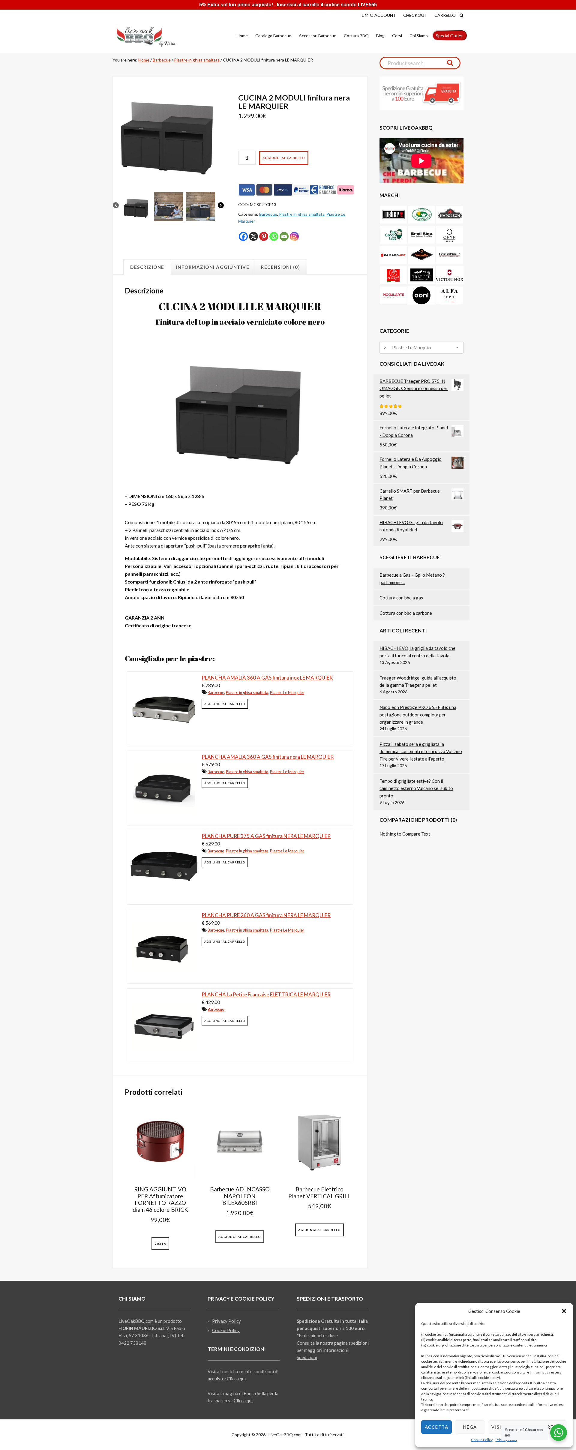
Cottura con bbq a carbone (406, 613)
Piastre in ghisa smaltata (197, 59)
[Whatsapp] (273, 236)
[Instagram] (294, 236)
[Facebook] (243, 236)
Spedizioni (307, 1357)
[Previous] (116, 206)
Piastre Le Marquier (287, 692)
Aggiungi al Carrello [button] (224, 704)
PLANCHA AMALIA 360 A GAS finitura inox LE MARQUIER (267, 677)
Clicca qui (236, 1378)
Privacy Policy (226, 1321)
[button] (564, 1311)
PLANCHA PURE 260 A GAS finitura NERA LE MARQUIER (266, 915)
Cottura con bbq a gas (401, 597)
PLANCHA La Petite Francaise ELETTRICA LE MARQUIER (266, 994)
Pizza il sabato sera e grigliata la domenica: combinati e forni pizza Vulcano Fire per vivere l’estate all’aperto (421, 751)
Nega (470, 1427)
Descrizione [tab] (147, 267)
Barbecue (162, 59)
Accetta (436, 1427)
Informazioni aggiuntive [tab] (213, 267)
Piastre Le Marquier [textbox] (408, 347)
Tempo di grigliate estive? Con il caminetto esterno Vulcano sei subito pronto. (416, 788)
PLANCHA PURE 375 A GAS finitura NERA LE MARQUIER (266, 836)
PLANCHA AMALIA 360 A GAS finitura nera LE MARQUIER (268, 757)
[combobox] (422, 347)
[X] (253, 236)
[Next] (221, 206)
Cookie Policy (482, 1439)
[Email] (284, 236)
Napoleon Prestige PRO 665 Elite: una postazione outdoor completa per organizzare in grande (418, 714)
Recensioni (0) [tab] (280, 267)
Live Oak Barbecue (151, 36)
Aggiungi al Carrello (283, 158)
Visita (160, 1243)
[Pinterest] (263, 236)
